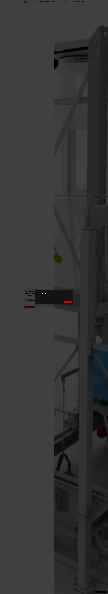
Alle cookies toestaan (68, 302)
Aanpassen (61, 302)
